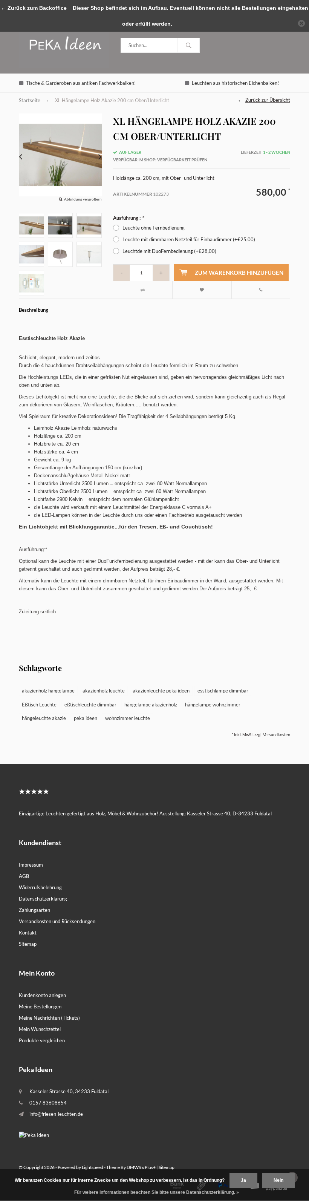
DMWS (134, 1167)
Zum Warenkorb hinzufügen (239, 272)
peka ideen (85, 718)
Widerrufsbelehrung (40, 887)
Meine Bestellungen (40, 1006)
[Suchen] (188, 45)
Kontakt (28, 933)
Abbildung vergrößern (83, 199)
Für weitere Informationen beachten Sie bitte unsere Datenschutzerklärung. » (156, 1192)
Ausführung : (128, 218)
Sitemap (28, 944)
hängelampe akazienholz (150, 705)
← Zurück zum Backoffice (34, 8)
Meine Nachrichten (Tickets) (49, 1018)
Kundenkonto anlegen (42, 995)
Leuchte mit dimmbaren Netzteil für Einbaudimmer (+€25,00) (188, 239)
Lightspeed (92, 1167)
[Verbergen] (301, 23)
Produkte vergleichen (42, 1040)
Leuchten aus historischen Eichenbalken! (235, 83)
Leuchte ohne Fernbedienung (153, 228)
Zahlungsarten (34, 910)
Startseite (29, 100)
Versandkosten (276, 734)
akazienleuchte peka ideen (161, 691)
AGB (24, 876)
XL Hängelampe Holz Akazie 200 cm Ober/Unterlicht (112, 100)
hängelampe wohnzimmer (212, 705)
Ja (243, 1180)
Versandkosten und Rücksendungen (57, 921)
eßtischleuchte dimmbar (90, 705)
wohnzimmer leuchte (127, 718)
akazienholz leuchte (104, 691)
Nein (278, 1180)
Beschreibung (33, 310)
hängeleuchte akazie (44, 718)
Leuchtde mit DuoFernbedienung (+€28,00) (169, 251)
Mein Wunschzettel (40, 1029)
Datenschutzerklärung (43, 899)
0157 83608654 (48, 1103)
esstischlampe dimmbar (222, 691)
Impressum (31, 865)
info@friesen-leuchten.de (56, 1114)
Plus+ (150, 1167)
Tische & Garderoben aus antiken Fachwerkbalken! (81, 83)
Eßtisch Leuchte (39, 705)
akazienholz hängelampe (48, 691)
